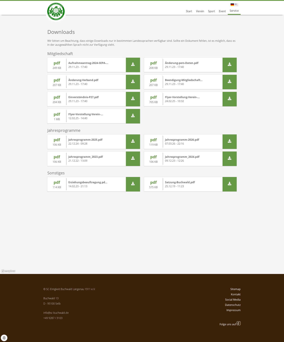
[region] (142, 237)
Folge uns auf (228, 324)
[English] (236, 5)
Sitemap (235, 289)
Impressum (233, 310)
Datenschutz (233, 305)
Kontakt (236, 294)
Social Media (233, 299)
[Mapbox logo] (8, 271)
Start (189, 11)
